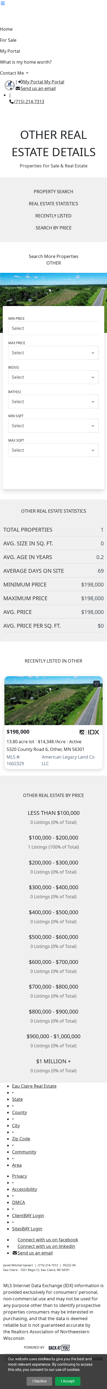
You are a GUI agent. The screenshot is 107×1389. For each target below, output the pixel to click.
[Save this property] (96, 684)
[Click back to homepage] (7, 84)
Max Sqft (16, 440)
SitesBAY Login (27, 1229)
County (19, 1112)
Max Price (16, 343)
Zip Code (21, 1139)
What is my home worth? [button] (26, 62)
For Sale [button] (8, 40)
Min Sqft (16, 416)
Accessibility (24, 1189)
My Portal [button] (10, 51)
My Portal (53, 82)
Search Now (53, 468)
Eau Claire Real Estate (34, 1086)
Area (17, 1165)
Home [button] (6, 29)
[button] (2, 3)
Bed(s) (13, 367)
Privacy (19, 1176)
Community (24, 1152)
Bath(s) (14, 391)
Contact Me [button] (12, 73)
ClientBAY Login (28, 1216)
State (17, 1099)
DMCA (18, 1202)
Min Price (16, 318)
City (16, 1126)
